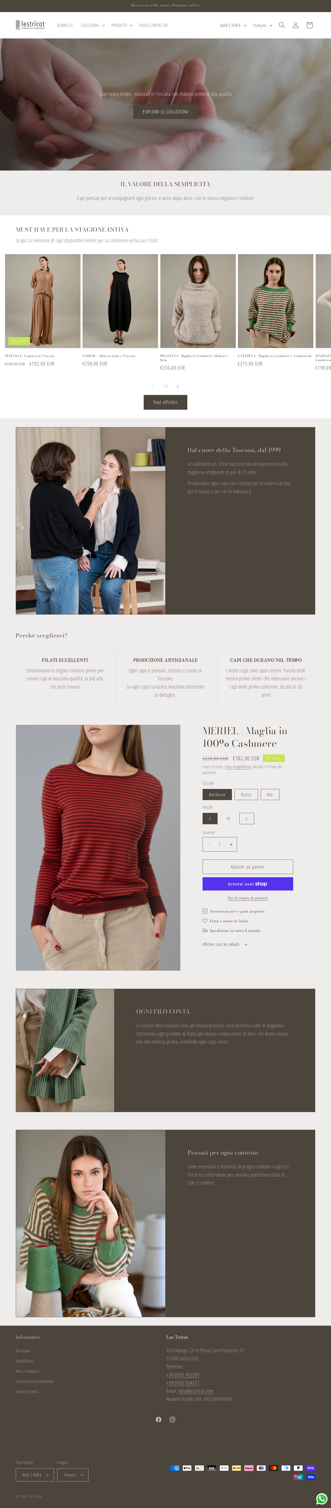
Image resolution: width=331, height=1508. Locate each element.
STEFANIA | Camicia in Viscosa (30, 356)
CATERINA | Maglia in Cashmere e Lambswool (274, 356)
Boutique (23, 1350)
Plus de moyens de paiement (248, 898)
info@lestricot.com (196, 1390)
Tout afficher (165, 402)
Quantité (209, 832)
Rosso (246, 794)
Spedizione (24, 1361)
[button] (92, 25)
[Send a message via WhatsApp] (322, 1499)
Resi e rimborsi (27, 1371)
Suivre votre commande (34, 1381)
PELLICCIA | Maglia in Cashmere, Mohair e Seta (194, 358)
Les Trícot (34, 1496)
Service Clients (27, 1391)
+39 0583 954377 (183, 1382)
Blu (270, 794)
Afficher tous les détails (221, 944)
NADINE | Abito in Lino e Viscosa (108, 356)
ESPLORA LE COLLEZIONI (165, 111)
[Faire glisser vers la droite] (178, 386)
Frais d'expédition (238, 766)
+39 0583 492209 (183, 1374)
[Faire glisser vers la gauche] (153, 386)
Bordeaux (217, 794)
